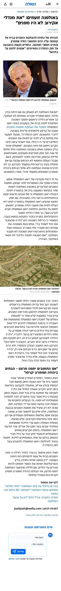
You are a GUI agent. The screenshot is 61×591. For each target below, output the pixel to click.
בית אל (40, 515)
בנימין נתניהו (30, 515)
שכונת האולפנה (51, 515)
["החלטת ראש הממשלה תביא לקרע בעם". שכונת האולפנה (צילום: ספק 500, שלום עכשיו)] (30, 270)
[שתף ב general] (5, 4)
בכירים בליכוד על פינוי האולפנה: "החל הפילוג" (31, 486)
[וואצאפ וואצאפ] (11, 4)
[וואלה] (30, 4)
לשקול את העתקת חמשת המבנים (26, 127)
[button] (48, 4)
